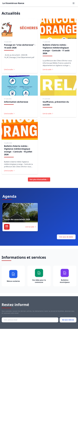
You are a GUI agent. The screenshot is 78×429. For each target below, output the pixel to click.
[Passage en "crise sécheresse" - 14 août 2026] (20, 29)
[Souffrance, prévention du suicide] (58, 85)
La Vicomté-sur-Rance (13, 3)
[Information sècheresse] (20, 85)
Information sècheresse (16, 101)
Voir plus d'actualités (38, 179)
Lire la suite (8, 69)
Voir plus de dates (66, 237)
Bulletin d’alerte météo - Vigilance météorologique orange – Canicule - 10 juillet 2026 (18, 150)
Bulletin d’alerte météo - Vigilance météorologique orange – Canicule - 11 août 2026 (56, 49)
